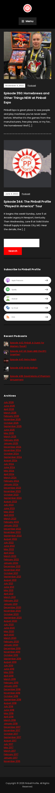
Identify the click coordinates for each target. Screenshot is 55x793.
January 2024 (11, 484)
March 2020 (10, 638)
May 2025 (9, 433)
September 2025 (13, 426)
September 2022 (13, 535)
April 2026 (9, 409)
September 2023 (13, 498)
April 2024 (9, 474)
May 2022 (9, 549)
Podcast (32, 85)
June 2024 (9, 467)
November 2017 (12, 730)
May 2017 (8, 747)
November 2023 (12, 491)
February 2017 (11, 754)
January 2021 (10, 604)
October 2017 (11, 733)
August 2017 (10, 740)
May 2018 (8, 713)
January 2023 (11, 525)
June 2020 (9, 627)
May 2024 (9, 470)
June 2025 (9, 429)
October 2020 (11, 614)
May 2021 (8, 590)
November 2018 (12, 692)
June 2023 (9, 508)
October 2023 (11, 494)
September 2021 (12, 576)
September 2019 (12, 658)
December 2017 (12, 727)
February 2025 (11, 440)
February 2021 (11, 600)
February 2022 (11, 559)
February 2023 (11, 522)
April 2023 (9, 515)
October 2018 (11, 696)
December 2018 (12, 689)
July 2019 (8, 665)
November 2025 (12, 419)
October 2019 (11, 655)
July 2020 (9, 624)
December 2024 (12, 446)
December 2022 (12, 528)
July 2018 (8, 706)
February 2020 (11, 641)
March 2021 (10, 597)
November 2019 (12, 651)
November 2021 (12, 569)
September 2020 (13, 617)
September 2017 (12, 737)
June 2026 (9, 405)
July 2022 (9, 542)
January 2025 (11, 443)
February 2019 (11, 682)
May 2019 (8, 672)
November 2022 (12, 532)
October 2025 (11, 422)
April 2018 (8, 716)
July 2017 (8, 744)
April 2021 (8, 593)
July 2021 (8, 583)
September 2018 (12, 699)
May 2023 (9, 511)
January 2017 (11, 757)
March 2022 (10, 556)
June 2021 (9, 587)
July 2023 (9, 504)
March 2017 (10, 750)
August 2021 (10, 580)
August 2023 (10, 501)
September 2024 (13, 457)
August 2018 (10, 703)
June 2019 (9, 668)
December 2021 (12, 566)
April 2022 (9, 552)
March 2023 (10, 518)
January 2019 (11, 686)
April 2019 (8, 675)
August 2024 (10, 460)
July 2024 (9, 464)
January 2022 (11, 563)
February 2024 (11, 480)
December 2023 (12, 487)
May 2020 (9, 631)
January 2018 (11, 723)
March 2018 (10, 720)
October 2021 (11, 573)
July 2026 (9, 402)
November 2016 (12, 761)
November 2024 (12, 450)
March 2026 (10, 412)
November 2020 (12, 610)
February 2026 (11, 416)
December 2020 (12, 607)
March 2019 (10, 679)
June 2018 (9, 710)
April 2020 (9, 634)
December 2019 (12, 648)
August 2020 (10, 621)
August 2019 (10, 662)
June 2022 (9, 545)
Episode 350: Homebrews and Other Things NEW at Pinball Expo (26, 98)
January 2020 (11, 645)
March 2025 (10, 436)
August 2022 (10, 539)
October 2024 (11, 453)
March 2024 (10, 477)
